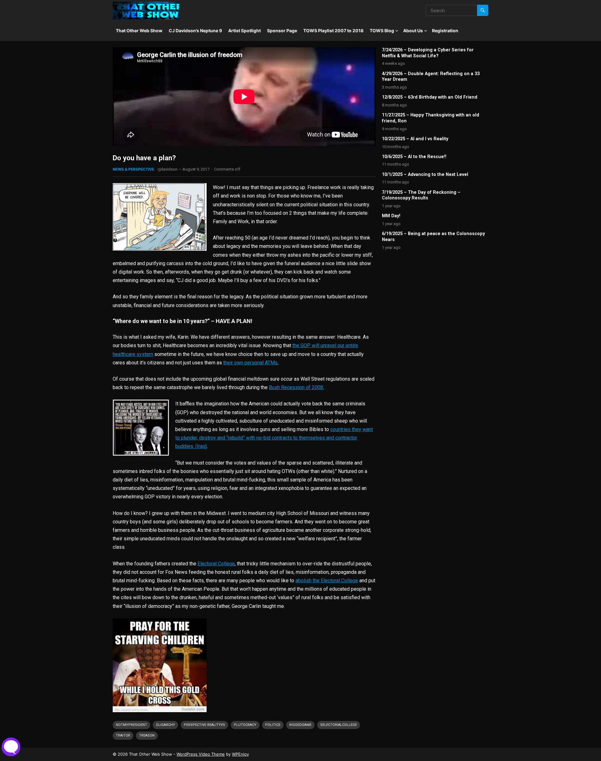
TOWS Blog (382, 30)
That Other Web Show (139, 30)
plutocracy (245, 725)
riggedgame (300, 725)
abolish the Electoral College (326, 581)
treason (147, 735)
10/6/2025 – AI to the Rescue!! (414, 156)
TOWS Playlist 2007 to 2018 (333, 30)
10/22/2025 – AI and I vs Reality (415, 138)
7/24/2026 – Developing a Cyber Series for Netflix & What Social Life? (428, 53)
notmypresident (131, 725)
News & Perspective (133, 169)
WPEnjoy (240, 754)
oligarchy (165, 725)
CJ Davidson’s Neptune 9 (195, 30)
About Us (413, 30)
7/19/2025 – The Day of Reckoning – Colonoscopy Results (421, 195)
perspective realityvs (204, 725)
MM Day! (391, 216)
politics (272, 725)
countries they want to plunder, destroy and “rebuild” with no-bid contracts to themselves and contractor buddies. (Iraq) (274, 437)
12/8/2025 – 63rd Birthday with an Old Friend (429, 97)
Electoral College (216, 564)
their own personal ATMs (250, 363)
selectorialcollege (338, 725)
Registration (445, 30)
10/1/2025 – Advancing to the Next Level (425, 174)
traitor (123, 735)
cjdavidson (167, 169)
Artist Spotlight (244, 30)
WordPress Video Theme (201, 754)
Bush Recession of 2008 (296, 387)
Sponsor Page (282, 30)
